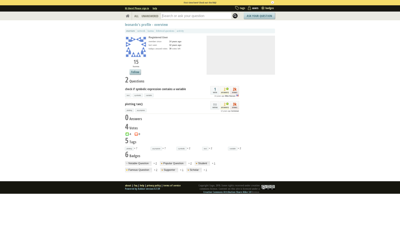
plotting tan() (134, 104)
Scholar (194, 169)
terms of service (172, 185)
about (128, 185)
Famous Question (138, 169)
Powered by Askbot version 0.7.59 (142, 188)
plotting (129, 110)
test (128, 95)
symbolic (137, 95)
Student (202, 163)
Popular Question (172, 163)
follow (135, 72)
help (155, 8)
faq (135, 185)
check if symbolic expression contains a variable (155, 89)
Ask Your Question (259, 16)
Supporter (168, 169)
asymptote (141, 110)
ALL (136, 16)
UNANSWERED (150, 16)
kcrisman (235, 111)
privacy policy (154, 185)
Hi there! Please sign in (137, 8)
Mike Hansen (230, 96)
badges (269, 8)
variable (149, 95)
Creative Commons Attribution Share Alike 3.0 (227, 192)
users (255, 8)
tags (242, 8)
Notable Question (137, 163)
